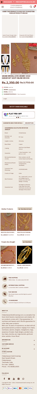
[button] (13, 58)
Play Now (11, 296)
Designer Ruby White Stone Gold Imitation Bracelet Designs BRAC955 (8, 265)
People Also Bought (8, 242)
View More (28, 242)
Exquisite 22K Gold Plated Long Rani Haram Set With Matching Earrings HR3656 (27, 35)
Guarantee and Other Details (12, 123)
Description (29, 123)
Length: (5, 98)
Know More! (15, 336)
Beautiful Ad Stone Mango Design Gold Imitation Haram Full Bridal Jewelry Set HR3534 (24, 232)
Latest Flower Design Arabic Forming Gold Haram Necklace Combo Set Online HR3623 (10, 35)
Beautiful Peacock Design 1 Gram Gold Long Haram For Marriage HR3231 (8, 232)
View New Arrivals (26, 209)
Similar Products (7, 209)
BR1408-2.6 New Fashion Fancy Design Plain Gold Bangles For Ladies (24, 265)
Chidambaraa (12, 89)
